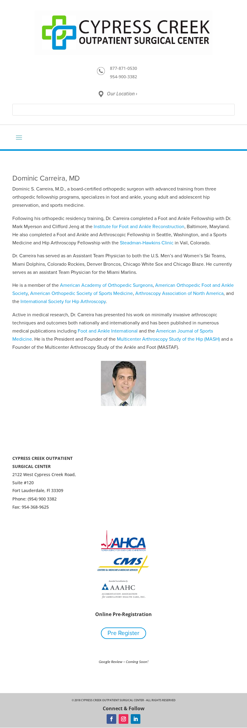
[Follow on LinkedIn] (135, 719)
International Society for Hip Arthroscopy (63, 302)
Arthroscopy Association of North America (179, 293)
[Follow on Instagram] (123, 719)
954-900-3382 (123, 76)
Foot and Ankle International (108, 331)
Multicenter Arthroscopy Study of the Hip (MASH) (168, 339)
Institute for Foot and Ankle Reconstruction (139, 227)
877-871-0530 (123, 68)
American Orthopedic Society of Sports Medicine (81, 293)
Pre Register (123, 633)
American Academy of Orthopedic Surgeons (106, 285)
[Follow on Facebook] (111, 719)
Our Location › (122, 93)
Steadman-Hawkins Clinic (147, 243)
